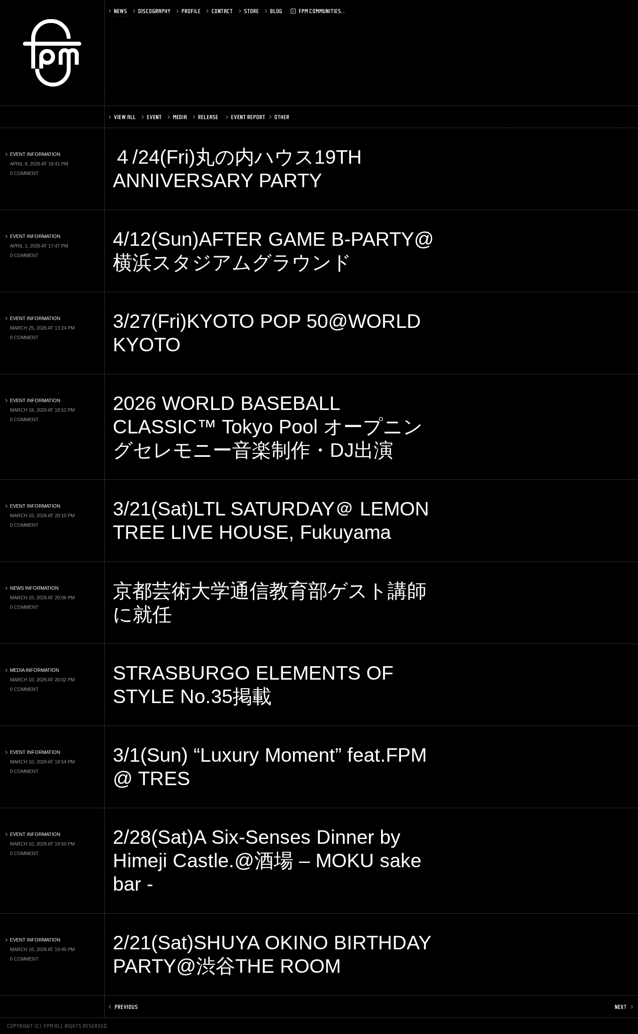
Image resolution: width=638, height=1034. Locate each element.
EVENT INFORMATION (35, 154)
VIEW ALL (123, 117)
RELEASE (206, 117)
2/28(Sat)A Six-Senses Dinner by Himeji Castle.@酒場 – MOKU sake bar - (267, 860)
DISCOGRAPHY (153, 11)
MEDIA (178, 117)
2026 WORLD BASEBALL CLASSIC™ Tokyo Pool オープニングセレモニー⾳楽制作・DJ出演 (268, 426)
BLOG (285, 11)
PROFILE (189, 11)
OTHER (280, 117)
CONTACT (220, 11)
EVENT (152, 117)
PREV (124, 1007)
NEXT (623, 1007)
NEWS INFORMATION (34, 588)
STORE (249, 11)
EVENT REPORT (244, 117)
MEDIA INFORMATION (34, 670)
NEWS (118, 11)
